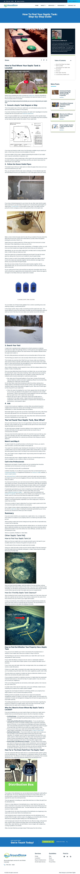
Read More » (62, 97)
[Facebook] (64, 856)
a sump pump (15, 206)
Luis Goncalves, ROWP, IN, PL (62, 74)
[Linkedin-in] (67, 856)
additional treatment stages (15, 492)
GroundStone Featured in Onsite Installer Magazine (66, 104)
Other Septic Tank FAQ (61, 72)
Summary (58, 70)
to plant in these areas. (38, 730)
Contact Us (71, 5)
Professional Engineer (10, 472)
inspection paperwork (27, 113)
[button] (70, 60)
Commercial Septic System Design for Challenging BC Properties (65, 93)
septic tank (31, 95)
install (38, 472)
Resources (61, 5)
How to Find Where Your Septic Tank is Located (63, 65)
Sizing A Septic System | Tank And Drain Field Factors (66, 126)
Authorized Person (11, 476)
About (43, 5)
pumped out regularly (10, 493)
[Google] (70, 856)
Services (51, 5)
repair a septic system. (10, 474)
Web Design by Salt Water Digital (67, 872)
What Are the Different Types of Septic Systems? (66, 115)
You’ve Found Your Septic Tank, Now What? (63, 68)
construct (34, 472)
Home (36, 5)
